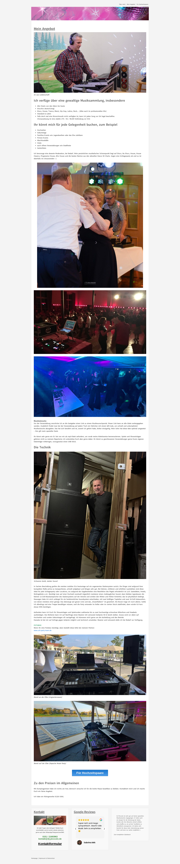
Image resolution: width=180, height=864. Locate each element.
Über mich (122, 4)
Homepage (34, 858)
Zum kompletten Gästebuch (122, 837)
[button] (104, 829)
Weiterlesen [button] (83, 835)
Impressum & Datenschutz (47, 858)
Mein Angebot (131, 4)
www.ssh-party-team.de (42, 630)
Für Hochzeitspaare (142, 4)
